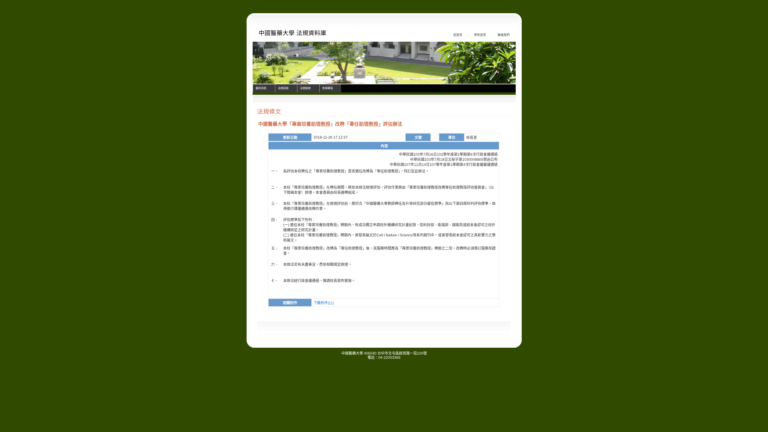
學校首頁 (480, 35)
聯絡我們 (504, 35)
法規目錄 (283, 88)
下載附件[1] (323, 303)
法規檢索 (305, 88)
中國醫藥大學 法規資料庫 (292, 33)
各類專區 (327, 88)
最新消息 (261, 88)
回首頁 (457, 35)
